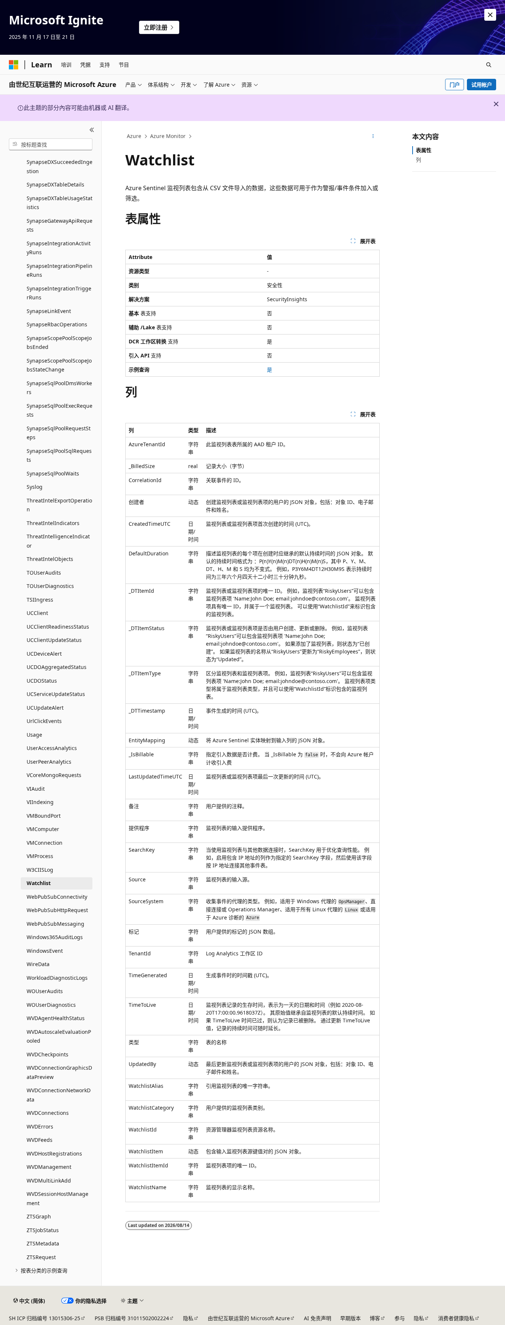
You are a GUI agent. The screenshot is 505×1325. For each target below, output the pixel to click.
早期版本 (350, 1318)
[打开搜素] (488, 64)
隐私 (188, 1318)
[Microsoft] (13, 65)
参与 (399, 1318)
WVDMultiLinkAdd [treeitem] (49, 1180)
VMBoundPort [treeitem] (44, 815)
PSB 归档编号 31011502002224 (132, 1318)
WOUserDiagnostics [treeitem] (51, 1004)
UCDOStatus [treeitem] (42, 680)
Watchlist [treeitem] (39, 883)
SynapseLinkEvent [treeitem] (49, 311)
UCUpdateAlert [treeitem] (45, 707)
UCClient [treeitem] (37, 612)
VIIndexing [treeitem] (40, 802)
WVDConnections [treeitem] (48, 1112)
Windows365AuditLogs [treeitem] (55, 937)
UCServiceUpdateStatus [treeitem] (56, 693)
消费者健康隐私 (456, 1318)
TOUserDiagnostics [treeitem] (50, 585)
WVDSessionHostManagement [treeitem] (57, 1198)
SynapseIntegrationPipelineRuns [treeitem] (59, 270)
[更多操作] (373, 136)
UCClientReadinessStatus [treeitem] (58, 626)
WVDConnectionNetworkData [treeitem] (59, 1095)
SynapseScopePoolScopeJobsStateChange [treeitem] (59, 365)
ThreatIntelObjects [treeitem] (50, 558)
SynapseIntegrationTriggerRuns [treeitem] (59, 293)
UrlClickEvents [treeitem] (44, 720)
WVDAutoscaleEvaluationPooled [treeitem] (59, 1036)
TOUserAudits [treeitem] (44, 572)
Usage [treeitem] (34, 734)
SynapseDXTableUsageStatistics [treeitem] (59, 203)
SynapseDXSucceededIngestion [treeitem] (59, 166)
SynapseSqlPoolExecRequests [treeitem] (59, 410)
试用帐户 (481, 84)
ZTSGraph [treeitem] (39, 1216)
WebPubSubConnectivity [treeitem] (57, 896)
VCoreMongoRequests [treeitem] (54, 774)
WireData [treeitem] (38, 964)
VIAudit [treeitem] (36, 788)
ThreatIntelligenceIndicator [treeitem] (58, 541)
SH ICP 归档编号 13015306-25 (44, 1318)
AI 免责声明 (317, 1318)
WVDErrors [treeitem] (40, 1126)
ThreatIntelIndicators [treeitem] (53, 523)
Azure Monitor (168, 135)
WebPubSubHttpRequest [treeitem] (57, 910)
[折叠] (91, 130)
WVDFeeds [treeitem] (39, 1139)
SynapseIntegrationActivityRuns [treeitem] (59, 248)
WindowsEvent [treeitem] (45, 950)
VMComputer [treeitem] (43, 829)
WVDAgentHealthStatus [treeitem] (56, 1018)
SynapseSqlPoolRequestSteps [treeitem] (59, 433)
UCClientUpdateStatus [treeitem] (54, 639)
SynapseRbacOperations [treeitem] (57, 324)
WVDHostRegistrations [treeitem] (54, 1153)
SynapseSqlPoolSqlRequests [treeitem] (59, 455)
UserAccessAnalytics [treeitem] (52, 747)
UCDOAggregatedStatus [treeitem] (57, 666)
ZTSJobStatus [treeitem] (43, 1230)
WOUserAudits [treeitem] (45, 991)
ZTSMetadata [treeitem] (43, 1243)
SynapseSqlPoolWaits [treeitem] (53, 473)
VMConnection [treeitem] (44, 842)
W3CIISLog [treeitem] (40, 869)
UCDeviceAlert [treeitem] (44, 653)
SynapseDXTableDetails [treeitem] (55, 184)
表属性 (423, 150)
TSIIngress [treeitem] (40, 599)
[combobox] (50, 144)
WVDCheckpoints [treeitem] (47, 1054)
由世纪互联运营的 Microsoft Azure (249, 1318)
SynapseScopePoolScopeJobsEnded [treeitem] (59, 342)
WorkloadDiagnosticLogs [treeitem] (57, 977)
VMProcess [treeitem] (40, 856)
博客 (375, 1318)
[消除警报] (490, 15)
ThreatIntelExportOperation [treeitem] (59, 505)
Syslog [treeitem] (35, 486)
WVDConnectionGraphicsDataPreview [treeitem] (59, 1072)
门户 (455, 84)
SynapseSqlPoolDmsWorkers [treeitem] (59, 388)
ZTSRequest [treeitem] (41, 1257)
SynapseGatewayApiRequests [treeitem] (59, 225)
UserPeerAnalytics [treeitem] (49, 761)
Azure (134, 135)
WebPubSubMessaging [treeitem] (55, 923)
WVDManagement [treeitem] (49, 1166)
